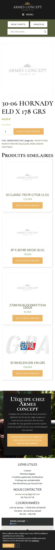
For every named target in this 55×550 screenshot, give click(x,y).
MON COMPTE (18, 24)
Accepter (8, 546)
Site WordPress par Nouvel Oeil (27, 483)
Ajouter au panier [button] (27, 205)
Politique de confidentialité (27, 480)
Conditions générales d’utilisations (27, 477)
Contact (27, 470)
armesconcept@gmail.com (27, 494)
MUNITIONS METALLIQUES (15, 143)
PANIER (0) (39, 24)
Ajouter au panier (28, 131)
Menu (29, 14)
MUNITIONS (41, 140)
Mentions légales (27, 473)
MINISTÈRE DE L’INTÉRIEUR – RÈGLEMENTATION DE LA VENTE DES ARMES (27, 440)
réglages (35, 540)
